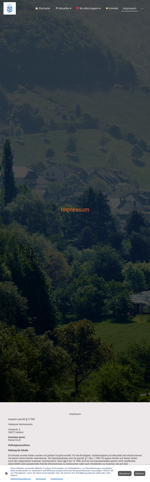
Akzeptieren (124, 473)
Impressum (41, 479)
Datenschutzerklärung (21, 479)
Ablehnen (139, 473)
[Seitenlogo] (10, 8)
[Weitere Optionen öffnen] (142, 8)
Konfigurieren (57, 479)
